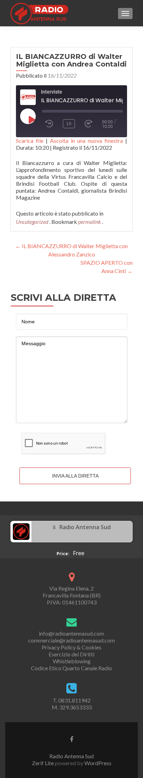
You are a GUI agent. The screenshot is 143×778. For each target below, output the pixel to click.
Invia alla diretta (75, 476)
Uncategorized (32, 221)
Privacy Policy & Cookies (71, 647)
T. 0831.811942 (72, 700)
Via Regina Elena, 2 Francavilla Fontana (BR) (72, 591)
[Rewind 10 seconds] (49, 124)
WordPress (97, 763)
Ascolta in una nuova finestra (86, 140)
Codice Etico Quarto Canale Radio (71, 668)
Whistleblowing (72, 661)
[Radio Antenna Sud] (21, 531)
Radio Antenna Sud (85, 527)
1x (69, 123)
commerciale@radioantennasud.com (71, 640)
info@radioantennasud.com (71, 633)
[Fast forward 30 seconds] (92, 124)
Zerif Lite (43, 763)
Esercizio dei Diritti (71, 654)
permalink (90, 221)
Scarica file (29, 140)
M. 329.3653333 (72, 707)
